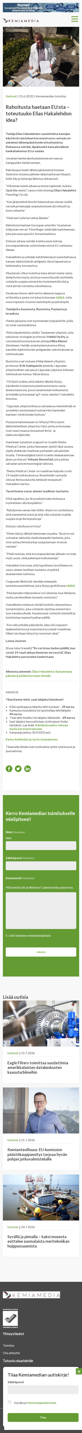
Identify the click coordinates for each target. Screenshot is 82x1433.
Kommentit (20, 878)
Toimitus (8, 1345)
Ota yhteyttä (11, 1353)
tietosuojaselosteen (42, 1402)
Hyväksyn (35, 1402)
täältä (60, 297)
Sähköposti (20, 858)
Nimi (8, 838)
